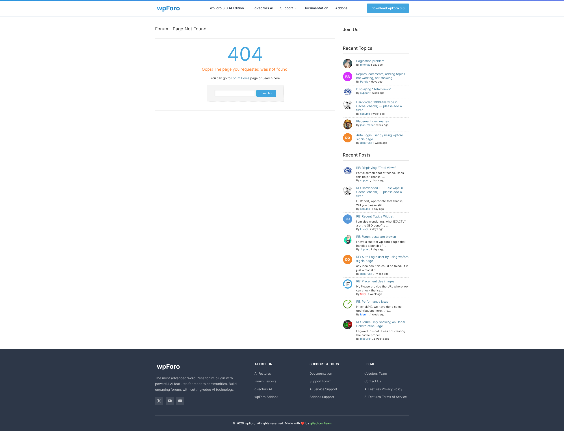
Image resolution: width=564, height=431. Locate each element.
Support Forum (321, 381)
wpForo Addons (266, 397)
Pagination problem (370, 61)
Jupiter (364, 249)
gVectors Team (375, 373)
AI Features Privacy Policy (383, 389)
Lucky (364, 229)
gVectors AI (263, 8)
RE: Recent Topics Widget (374, 216)
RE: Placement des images (375, 281)
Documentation (316, 8)
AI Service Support (323, 389)
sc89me (365, 113)
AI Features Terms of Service (385, 397)
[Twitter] (159, 401)
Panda (364, 81)
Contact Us (372, 381)
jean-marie (367, 125)
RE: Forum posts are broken (376, 236)
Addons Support (322, 397)
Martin (364, 314)
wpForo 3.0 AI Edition (227, 8)
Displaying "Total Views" (373, 89)
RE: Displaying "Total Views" (376, 167)
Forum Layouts (265, 381)
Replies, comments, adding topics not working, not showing (380, 76)
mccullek (365, 338)
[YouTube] (170, 401)
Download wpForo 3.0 (387, 8)
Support (286, 8)
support (364, 92)
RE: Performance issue (372, 301)
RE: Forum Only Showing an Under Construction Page (380, 324)
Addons (341, 8)
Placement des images (372, 121)
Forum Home (240, 78)
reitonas (365, 64)
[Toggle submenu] (246, 8)
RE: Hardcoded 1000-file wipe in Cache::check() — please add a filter (379, 192)
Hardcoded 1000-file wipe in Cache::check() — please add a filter (379, 106)
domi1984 (366, 142)
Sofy (363, 294)
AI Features (262, 373)
